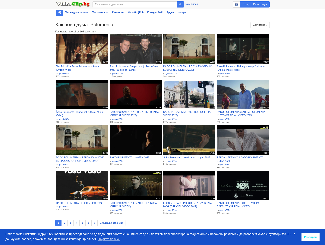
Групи (170, 12)
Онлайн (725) (136, 12)
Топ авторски (100, 12)
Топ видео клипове (76, 12)
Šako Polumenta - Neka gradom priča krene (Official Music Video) (240, 68)
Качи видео (191, 4)
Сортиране (259, 24)
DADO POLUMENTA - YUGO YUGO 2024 (79, 203)
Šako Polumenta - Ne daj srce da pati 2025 (186, 157)
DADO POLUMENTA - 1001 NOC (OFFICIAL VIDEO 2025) (187, 114)
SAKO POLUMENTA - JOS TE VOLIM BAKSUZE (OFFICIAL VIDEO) (238, 205)
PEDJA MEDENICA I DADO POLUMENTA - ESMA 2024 (241, 159)
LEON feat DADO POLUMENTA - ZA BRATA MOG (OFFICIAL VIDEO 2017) (187, 205)
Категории (118, 12)
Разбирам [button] (310, 236)
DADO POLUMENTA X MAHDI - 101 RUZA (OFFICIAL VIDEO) (133, 205)
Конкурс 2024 (155, 12)
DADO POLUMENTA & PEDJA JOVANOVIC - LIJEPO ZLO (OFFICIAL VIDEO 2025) (81, 159)
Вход (245, 4)
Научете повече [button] (109, 239)
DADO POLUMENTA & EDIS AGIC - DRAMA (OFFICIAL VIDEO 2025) (134, 114)
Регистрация (260, 4)
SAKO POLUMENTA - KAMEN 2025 (129, 157)
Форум (182, 12)
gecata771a (64, 73)
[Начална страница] (59, 13)
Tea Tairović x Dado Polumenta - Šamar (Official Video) (77, 68)
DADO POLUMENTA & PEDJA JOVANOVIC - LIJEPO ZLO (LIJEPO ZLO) (188, 68)
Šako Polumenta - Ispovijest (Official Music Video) (79, 114)
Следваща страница (111, 222)
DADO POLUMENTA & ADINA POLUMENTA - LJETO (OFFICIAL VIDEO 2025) (242, 114)
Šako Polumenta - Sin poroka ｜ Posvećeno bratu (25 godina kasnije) (134, 68)
